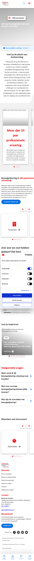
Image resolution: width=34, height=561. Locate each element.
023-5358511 (5, 506)
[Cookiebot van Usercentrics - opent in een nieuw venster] (25, 255)
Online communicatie (7, 480)
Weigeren (17, 305)
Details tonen (25, 290)
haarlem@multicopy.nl (7, 510)
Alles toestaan (17, 295)
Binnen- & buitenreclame (8, 477)
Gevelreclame (12, 229)
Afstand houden (12, 446)
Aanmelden (7, 525)
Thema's (3, 486)
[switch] (29, 273)
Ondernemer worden (7, 490)
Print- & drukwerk (6, 474)
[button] (29, 3)
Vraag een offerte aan (11, 202)
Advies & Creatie (6, 483)
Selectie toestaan (17, 300)
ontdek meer (7, 351)
